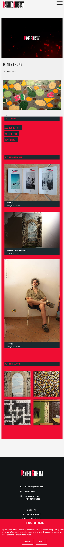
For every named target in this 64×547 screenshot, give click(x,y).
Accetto (27, 541)
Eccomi (10, 344)
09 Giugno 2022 (9, 72)
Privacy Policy (32, 514)
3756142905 (30, 491)
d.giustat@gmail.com (34, 487)
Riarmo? (10, 203)
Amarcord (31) (11, 127)
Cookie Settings (32, 518)
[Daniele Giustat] (13, 4)
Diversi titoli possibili (17, 250)
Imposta (41, 541)
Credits (32, 510)
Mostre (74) (10, 133)
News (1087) (10, 139)
